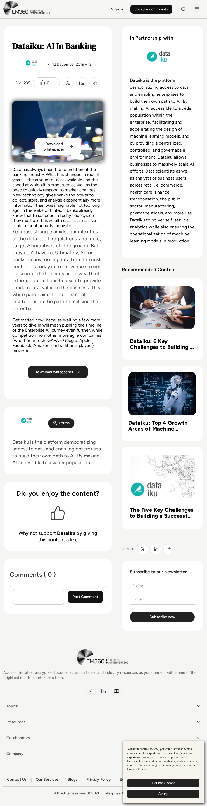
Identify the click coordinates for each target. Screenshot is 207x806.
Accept (163, 794)
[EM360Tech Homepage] (103, 667)
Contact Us (17, 779)
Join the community (151, 9)
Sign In (117, 9)
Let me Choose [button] (163, 783)
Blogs (72, 779)
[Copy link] (94, 82)
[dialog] (163, 772)
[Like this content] (42, 82)
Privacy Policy (99, 779)
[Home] (27, 15)
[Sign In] (61, 423)
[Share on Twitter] (68, 82)
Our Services (47, 779)
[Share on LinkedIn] (81, 82)
